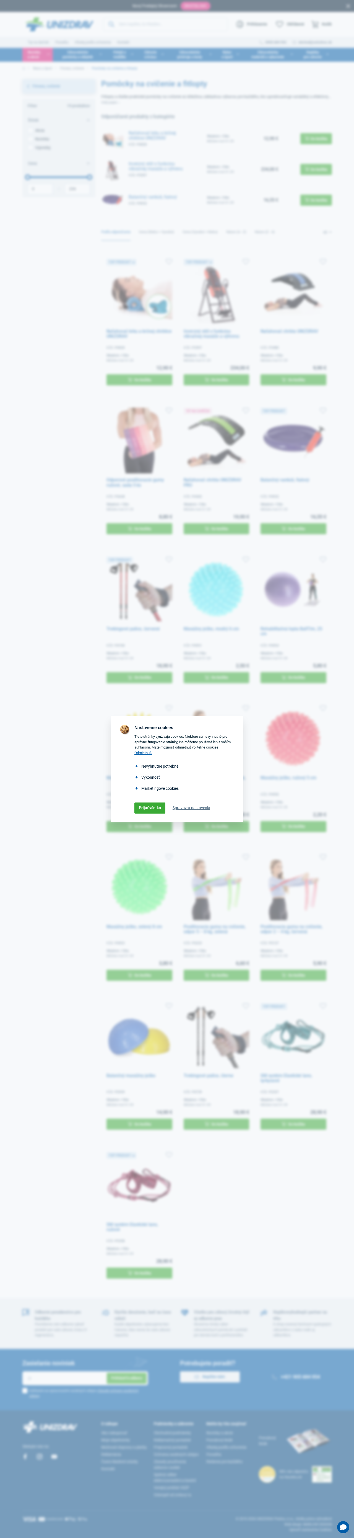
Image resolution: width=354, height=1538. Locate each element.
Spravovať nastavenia (191, 808)
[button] (343, 1527)
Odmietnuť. (143, 753)
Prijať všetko (150, 808)
